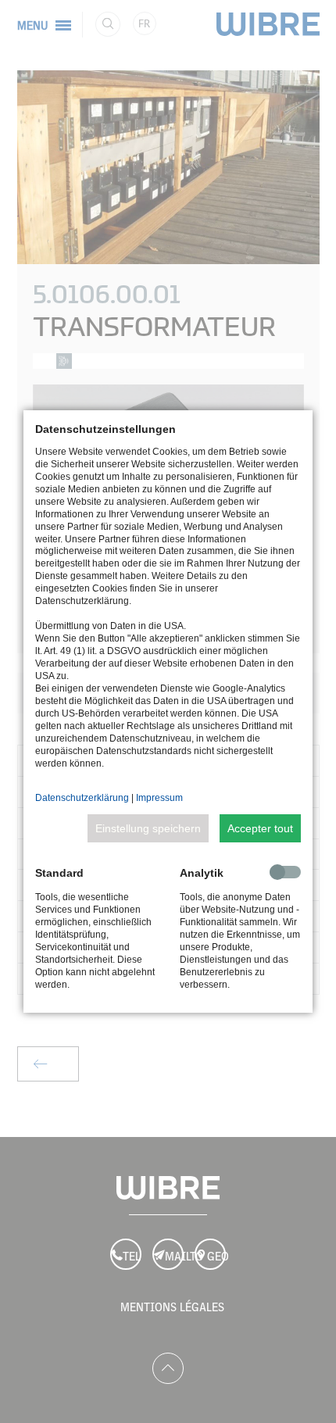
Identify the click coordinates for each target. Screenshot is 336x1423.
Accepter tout (260, 828)
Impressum (159, 797)
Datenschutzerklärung (82, 797)
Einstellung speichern (148, 828)
